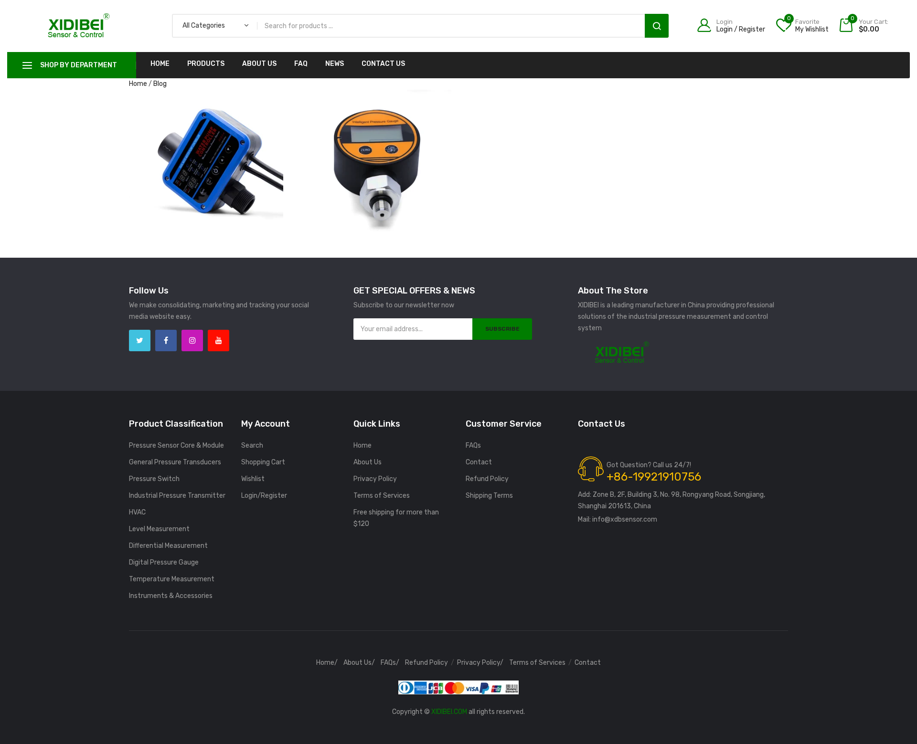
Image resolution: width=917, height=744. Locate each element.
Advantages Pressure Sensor (373, 113)
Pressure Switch (154, 479)
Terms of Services (381, 496)
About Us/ (359, 663)
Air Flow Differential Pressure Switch (205, 138)
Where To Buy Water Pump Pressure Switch (206, 102)
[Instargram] (192, 340)
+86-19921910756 (654, 476)
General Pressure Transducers (175, 462)
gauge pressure (373, 136)
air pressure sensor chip (236, 149)
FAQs (473, 445)
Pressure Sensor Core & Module (176, 445)
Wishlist (253, 479)
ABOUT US (259, 64)
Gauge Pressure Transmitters (374, 148)
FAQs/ (390, 663)
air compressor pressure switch (205, 126)
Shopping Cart (263, 462)
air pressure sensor (168, 149)
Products (205, 64)
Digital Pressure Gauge (164, 562)
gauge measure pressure (404, 125)
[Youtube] (218, 340)
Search (657, 26)
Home (160, 64)
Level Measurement (159, 529)
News (334, 64)
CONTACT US (383, 64)
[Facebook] (166, 340)
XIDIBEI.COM (449, 712)
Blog (160, 84)
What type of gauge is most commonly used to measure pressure (374, 98)
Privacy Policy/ (480, 663)
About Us (367, 462)
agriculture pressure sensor (205, 115)
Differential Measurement (168, 546)
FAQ (301, 64)
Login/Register (264, 496)
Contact (479, 462)
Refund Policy (487, 479)
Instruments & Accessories (171, 596)
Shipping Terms (489, 496)
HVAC (137, 512)
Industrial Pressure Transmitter (177, 496)
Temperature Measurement (171, 579)
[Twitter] (139, 340)
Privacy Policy (375, 479)
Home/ (327, 663)
